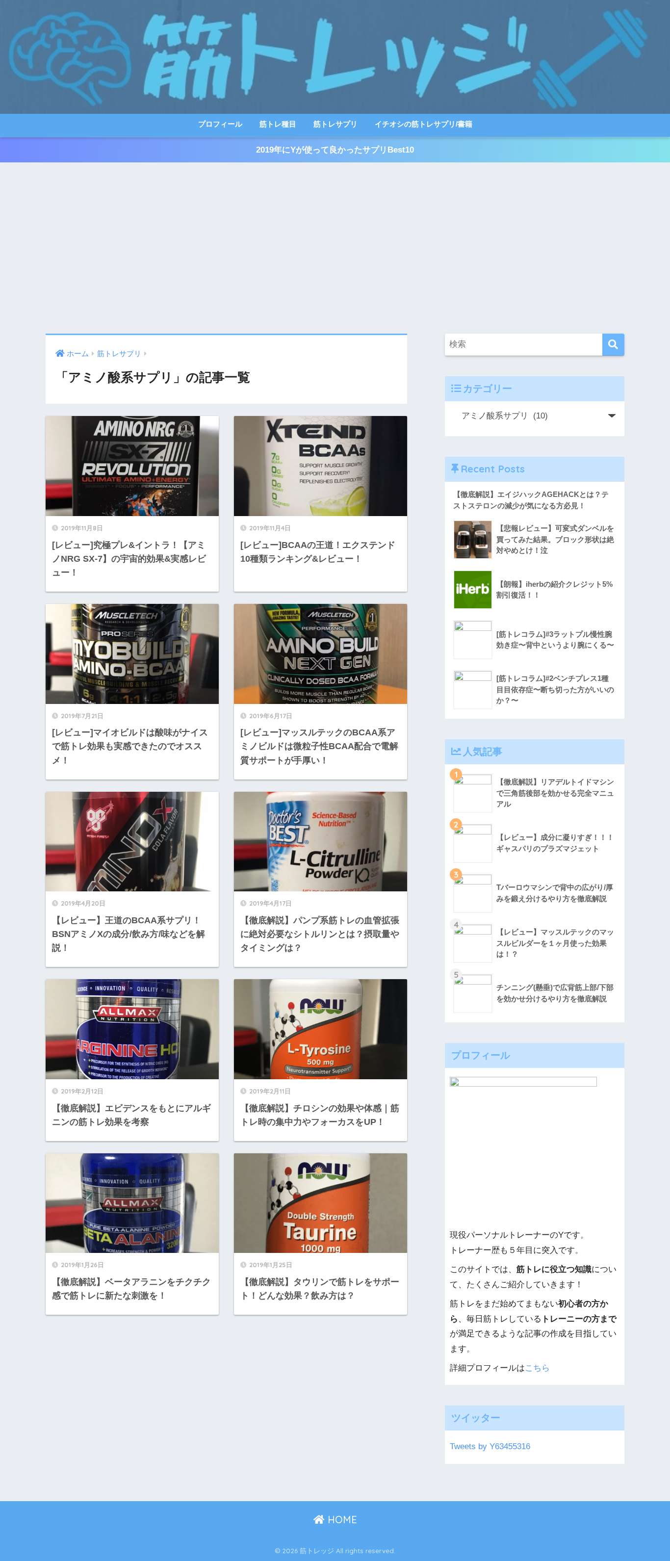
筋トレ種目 (277, 124)
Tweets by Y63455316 (490, 1446)
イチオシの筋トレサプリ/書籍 (423, 124)
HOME (341, 1519)
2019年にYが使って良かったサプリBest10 (335, 150)
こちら (537, 1368)
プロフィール (220, 124)
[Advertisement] (335, 248)
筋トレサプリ (335, 124)
